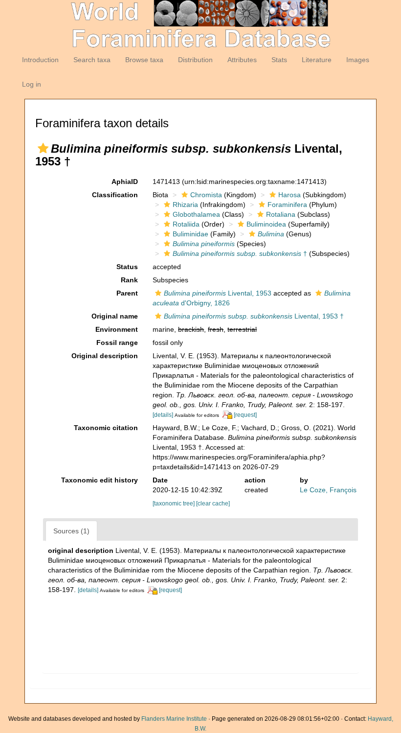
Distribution (195, 60)
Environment (116, 329)
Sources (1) (71, 531)
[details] (163, 415)
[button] (43, 148)
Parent (127, 293)
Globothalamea (196, 214)
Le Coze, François (328, 490)
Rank (129, 280)
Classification (115, 195)
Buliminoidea (266, 224)
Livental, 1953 (217, 293)
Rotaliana (280, 214)
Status (127, 267)
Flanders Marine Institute (174, 718)
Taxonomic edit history (99, 480)
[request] (245, 415)
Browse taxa (144, 60)
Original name (114, 316)
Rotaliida (186, 224)
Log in (31, 84)
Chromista (206, 195)
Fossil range (117, 342)
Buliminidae (190, 234)
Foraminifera (287, 204)
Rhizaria (185, 204)
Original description (104, 356)
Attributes (242, 60)
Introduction (40, 60)
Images (357, 60)
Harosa (289, 195)
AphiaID (124, 181)
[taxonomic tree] (174, 503)
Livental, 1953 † (254, 316)
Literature (317, 60)
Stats (279, 60)
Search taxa (92, 60)
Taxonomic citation (106, 428)
